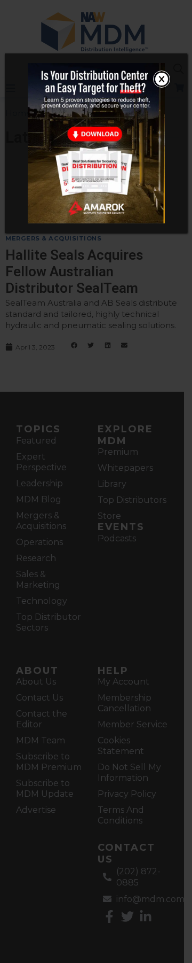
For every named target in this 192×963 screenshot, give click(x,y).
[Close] (161, 79)
